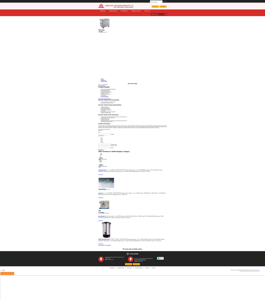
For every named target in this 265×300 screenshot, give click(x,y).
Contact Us (147, 10)
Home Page (102, 10)
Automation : (152, 170)
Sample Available (104, 119)
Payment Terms (104, 116)
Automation (103, 109)
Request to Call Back (102, 98)
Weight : (113, 171)
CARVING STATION (102, 170)
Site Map (153, 267)
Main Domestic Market (105, 121)
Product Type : (129, 171)
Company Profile (113, 10)
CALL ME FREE (108, 245)
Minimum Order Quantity (105, 102)
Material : (151, 193)
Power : (144, 171)
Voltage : (125, 217)
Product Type (103, 111)
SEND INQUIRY (101, 245)
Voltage (102, 107)
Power (102, 108)
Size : (123, 194)
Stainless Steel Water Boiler (103, 239)
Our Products (124, 10)
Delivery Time (103, 118)
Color (102, 110)
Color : (140, 170)
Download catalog (136, 10)
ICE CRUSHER (101, 216)
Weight (102, 112)
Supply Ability (103, 117)
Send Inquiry (108, 98)
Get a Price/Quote (101, 85)
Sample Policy (103, 120)
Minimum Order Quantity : (131, 170)
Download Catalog (138, 267)
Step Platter (100, 193)
